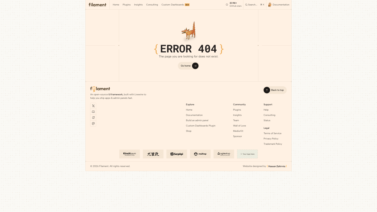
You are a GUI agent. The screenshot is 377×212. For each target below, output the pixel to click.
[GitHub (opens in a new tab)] (93, 118)
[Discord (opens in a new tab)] (93, 112)
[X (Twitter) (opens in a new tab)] (93, 106)
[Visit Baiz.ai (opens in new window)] (153, 154)
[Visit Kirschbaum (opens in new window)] (129, 154)
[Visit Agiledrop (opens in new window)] (224, 154)
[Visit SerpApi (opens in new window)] (176, 154)
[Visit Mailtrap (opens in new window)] (200, 154)
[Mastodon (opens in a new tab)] (93, 123)
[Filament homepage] (98, 4)
